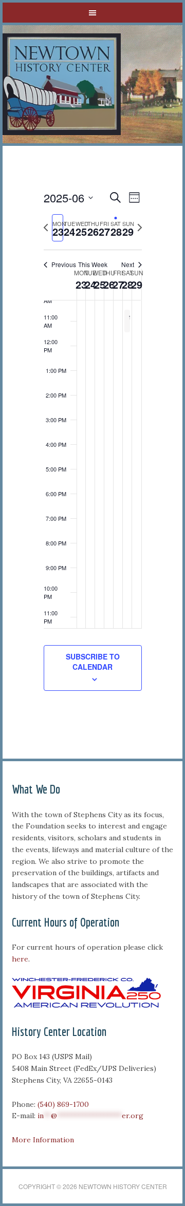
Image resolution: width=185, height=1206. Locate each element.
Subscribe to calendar (93, 661)
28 (127, 284)
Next (127, 264)
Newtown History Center (62, 84)
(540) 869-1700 (63, 1104)
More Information (43, 1139)
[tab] (58, 227)
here (20, 959)
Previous (63, 264)
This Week (92, 264)
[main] (92, 452)
